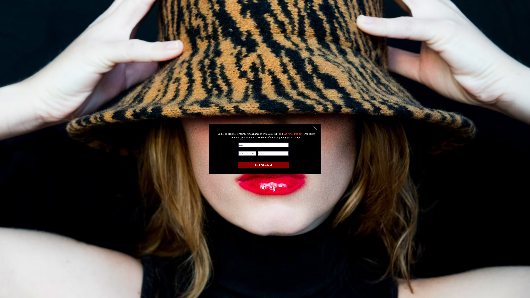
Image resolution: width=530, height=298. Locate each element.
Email (241, 139)
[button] (315, 128)
